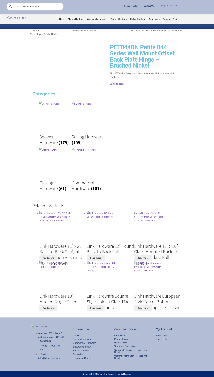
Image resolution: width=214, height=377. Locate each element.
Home (62, 19)
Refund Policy (121, 342)
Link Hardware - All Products (85, 30)
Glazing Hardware (76, 19)
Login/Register (131, 6)
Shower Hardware (119, 19)
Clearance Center (170, 19)
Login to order (117, 83)
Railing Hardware (138, 19)
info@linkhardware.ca (49, 358)
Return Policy (120, 335)
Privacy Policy (121, 339)
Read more (48, 257)
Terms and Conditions (124, 346)
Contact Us (149, 6)
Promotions (154, 19)
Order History (162, 339)
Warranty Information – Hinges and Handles (130, 357)
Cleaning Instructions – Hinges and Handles (130, 351)
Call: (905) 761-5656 (169, 6)
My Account (161, 335)
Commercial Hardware (97, 19)
